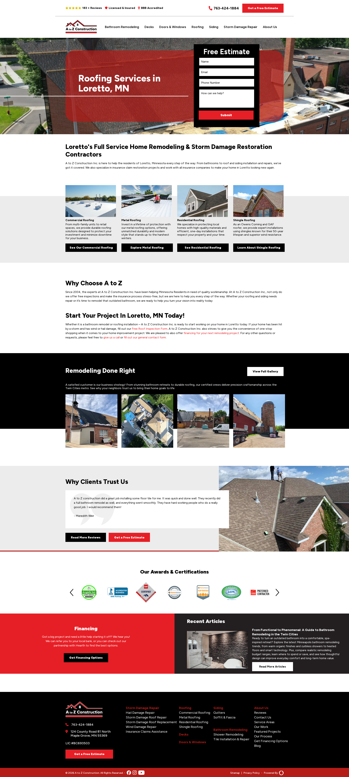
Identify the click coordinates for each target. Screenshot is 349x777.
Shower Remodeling (228, 734)
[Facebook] (129, 773)
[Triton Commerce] (281, 773)
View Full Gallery (265, 371)
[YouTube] (141, 773)
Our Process (263, 736)
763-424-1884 (226, 8)
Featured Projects (267, 732)
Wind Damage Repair (141, 727)
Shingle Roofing (191, 727)
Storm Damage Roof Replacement (151, 722)
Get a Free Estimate (263, 8)
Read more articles (272, 666)
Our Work (261, 727)
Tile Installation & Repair (231, 739)
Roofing (198, 27)
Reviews (260, 713)
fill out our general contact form (145, 337)
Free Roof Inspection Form (149, 328)
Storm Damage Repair (240, 27)
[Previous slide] (71, 592)
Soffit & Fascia (224, 717)
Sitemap (235, 772)
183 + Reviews (92, 8)
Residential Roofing (193, 722)
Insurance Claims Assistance (146, 732)
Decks (149, 27)
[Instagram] (135, 773)
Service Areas (264, 722)
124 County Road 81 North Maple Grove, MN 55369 (91, 734)
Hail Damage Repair (140, 713)
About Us (270, 27)
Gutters (219, 713)
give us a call (111, 337)
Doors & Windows (172, 27)
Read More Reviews (86, 537)
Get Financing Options (86, 657)
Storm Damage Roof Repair (146, 717)
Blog (257, 746)
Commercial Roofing (194, 713)
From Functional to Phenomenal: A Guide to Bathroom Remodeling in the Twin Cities (293, 632)
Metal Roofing (189, 717)
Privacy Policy (251, 772)
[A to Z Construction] (81, 32)
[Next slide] (277, 592)
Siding (213, 27)
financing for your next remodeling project (211, 333)
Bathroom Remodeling (122, 27)
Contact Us (262, 717)
